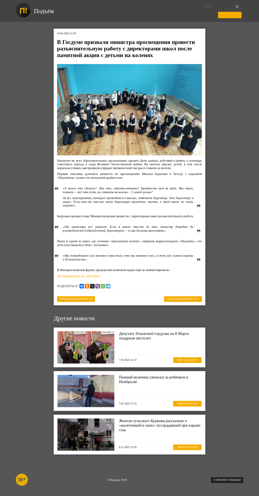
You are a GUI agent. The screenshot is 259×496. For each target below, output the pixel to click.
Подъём (44, 11)
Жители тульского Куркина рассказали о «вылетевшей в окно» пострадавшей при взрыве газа (159, 425)
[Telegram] (108, 286)
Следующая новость (183, 299)
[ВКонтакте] (81, 286)
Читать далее (187, 360)
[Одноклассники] (87, 286)
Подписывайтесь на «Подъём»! (79, 276)
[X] (92, 286)
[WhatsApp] (103, 286)
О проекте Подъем (227, 480)
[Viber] (97, 286)
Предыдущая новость (76, 299)
